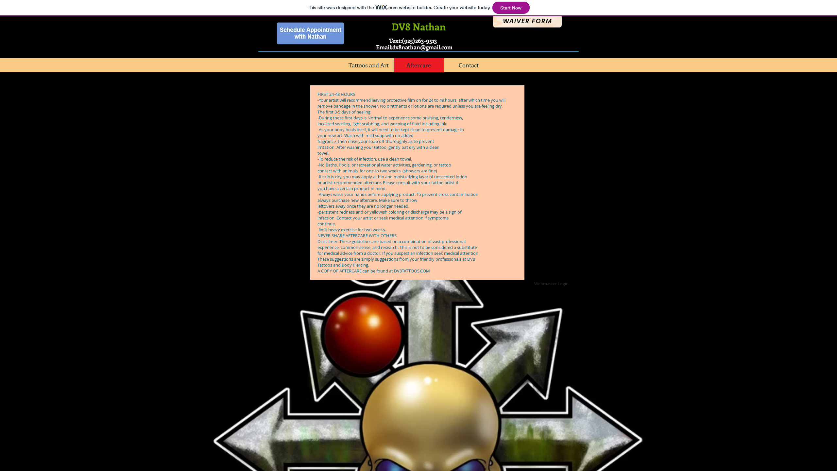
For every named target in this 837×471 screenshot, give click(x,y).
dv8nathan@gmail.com (422, 47)
